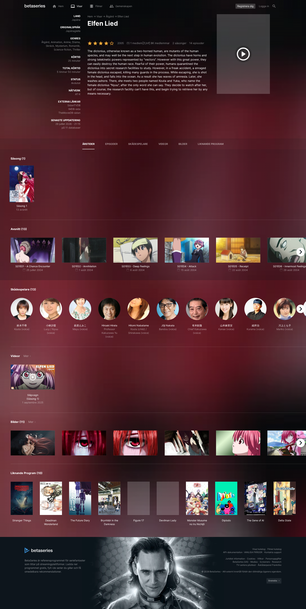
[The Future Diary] (80, 498)
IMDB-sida (74, 109)
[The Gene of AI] (255, 498)
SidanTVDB (73, 105)
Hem (90, 16)
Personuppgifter (273, 558)
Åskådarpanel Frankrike (269, 565)
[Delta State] (285, 498)
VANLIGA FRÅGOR (253, 552)
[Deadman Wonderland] (51, 498)
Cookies (251, 558)
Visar (99, 16)
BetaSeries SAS (240, 561)
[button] (22, 318)
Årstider (88, 143)
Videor (163, 143)
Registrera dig (245, 6)
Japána (76, 19)
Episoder (111, 143)
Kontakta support (272, 552)
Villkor (260, 558)
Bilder (182, 143)
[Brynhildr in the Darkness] (109, 498)
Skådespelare (138, 143)
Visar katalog (258, 549)
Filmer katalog (274, 549)
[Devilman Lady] (168, 498)
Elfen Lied (123, 16)
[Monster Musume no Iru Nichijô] (197, 498)
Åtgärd (110, 16)
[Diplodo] (226, 498)
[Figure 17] (139, 498)
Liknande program (211, 143)
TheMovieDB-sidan (69, 112)
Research (276, 561)
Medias (254, 561)
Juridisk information (235, 558)
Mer (26, 356)
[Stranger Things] (22, 498)
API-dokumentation (232, 552)
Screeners (265, 561)
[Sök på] (274, 6)
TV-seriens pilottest (246, 565)
